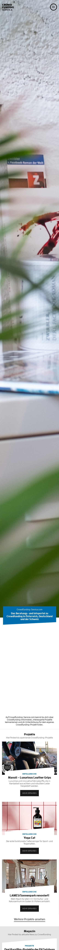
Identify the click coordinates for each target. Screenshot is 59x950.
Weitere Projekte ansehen (29, 919)
